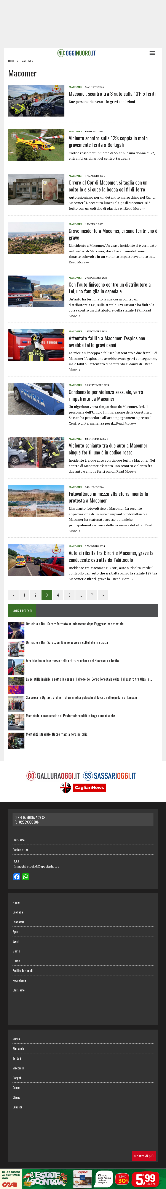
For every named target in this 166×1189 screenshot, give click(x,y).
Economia (18, 921)
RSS (16, 861)
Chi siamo (19, 839)
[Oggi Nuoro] (76, 53)
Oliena (16, 1097)
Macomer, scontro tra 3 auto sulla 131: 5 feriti (112, 93)
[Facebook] (17, 877)
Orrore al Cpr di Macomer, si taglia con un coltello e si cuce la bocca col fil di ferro (108, 185)
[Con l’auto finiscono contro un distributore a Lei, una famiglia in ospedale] (36, 304)
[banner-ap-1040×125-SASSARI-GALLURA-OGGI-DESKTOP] (83, 1186)
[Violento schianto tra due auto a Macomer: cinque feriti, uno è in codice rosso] (36, 465)
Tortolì (17, 1058)
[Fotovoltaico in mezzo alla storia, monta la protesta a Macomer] (36, 513)
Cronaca (18, 912)
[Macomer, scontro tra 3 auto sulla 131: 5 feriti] (36, 113)
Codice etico (21, 849)
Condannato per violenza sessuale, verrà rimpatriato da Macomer (106, 395)
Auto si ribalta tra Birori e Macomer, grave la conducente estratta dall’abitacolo (111, 556)
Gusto (16, 951)
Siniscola (18, 1048)
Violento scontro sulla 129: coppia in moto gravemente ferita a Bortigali (108, 141)
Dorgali (17, 1077)
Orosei (17, 1087)
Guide (16, 960)
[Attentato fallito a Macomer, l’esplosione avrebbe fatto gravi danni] (36, 358)
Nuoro (16, 1038)
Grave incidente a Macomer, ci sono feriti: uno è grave (113, 234)
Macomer (75, 87)
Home (16, 902)
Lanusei (17, 1107)
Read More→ (135, 208)
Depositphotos (48, 866)
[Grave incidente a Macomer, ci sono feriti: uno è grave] (36, 250)
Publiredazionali (23, 970)
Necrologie (19, 980)
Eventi (16, 941)
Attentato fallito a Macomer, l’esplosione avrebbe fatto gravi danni (107, 341)
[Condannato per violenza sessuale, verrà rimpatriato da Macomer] (36, 411)
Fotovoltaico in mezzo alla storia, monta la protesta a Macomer (108, 497)
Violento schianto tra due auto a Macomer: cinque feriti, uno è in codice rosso (108, 448)
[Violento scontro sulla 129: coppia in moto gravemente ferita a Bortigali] (36, 158)
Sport (16, 931)
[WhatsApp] (25, 877)
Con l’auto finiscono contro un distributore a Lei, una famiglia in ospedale (110, 287)
